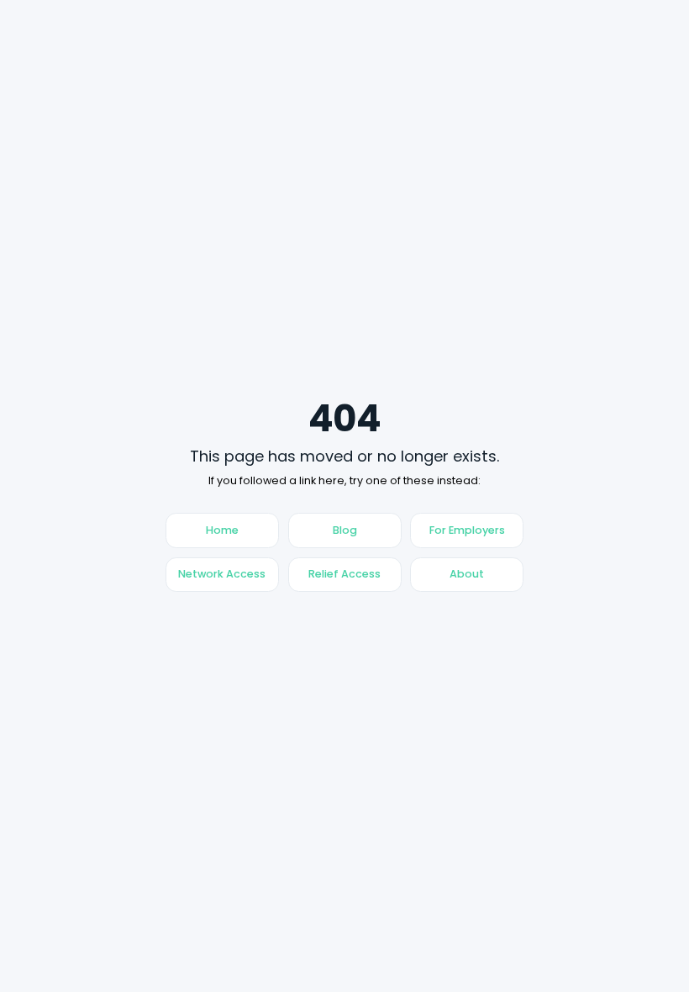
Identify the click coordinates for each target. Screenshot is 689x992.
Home (222, 530)
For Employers (467, 530)
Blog (345, 530)
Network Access (222, 574)
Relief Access (344, 574)
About (467, 574)
